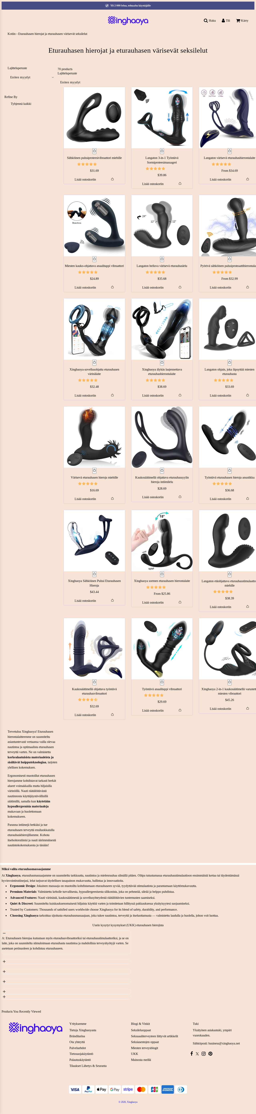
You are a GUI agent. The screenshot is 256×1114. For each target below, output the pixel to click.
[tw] (198, 1053)
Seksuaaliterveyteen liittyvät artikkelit (154, 1036)
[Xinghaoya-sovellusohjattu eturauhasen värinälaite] (94, 329)
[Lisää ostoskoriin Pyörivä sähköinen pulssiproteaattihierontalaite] (230, 259)
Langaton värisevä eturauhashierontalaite (229, 158)
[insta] (205, 1053)
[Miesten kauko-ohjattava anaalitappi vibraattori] (94, 225)
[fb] (192, 1053)
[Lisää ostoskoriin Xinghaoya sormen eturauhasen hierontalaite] (162, 574)
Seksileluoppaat (141, 1030)
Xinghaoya (29, 731)
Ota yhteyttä (77, 1042)
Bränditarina (77, 1036)
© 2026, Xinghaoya (128, 1102)
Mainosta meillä (141, 1059)
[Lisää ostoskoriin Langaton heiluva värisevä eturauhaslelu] (162, 259)
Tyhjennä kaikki (21, 103)
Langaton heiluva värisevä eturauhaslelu (162, 266)
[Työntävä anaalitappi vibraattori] (162, 648)
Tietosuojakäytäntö (81, 1053)
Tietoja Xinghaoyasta (82, 1030)
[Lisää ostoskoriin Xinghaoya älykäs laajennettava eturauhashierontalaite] (162, 363)
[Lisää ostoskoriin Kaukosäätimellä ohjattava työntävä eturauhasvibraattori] (94, 682)
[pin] (211, 1053)
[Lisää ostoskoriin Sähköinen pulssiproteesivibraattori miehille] (94, 151)
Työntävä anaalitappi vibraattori (162, 689)
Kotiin (12, 33)
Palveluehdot (77, 1048)
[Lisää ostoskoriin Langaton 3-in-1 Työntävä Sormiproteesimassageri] (162, 151)
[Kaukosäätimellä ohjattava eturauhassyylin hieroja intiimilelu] (162, 437)
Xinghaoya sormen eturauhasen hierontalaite (162, 581)
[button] (87, 164)
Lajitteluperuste (17, 68)
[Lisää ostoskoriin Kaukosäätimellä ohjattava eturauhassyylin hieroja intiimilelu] (162, 471)
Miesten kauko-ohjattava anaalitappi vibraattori (94, 266)
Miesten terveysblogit (144, 1048)
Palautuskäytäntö (80, 1059)
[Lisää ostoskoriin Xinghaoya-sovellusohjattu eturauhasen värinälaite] (94, 363)
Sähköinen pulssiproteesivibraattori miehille (94, 158)
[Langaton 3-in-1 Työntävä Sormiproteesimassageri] (162, 117)
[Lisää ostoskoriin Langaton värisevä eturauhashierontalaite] (230, 151)
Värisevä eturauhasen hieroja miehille (94, 477)
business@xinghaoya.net (224, 1043)
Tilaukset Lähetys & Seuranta (88, 1066)
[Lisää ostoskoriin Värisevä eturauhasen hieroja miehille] (94, 471)
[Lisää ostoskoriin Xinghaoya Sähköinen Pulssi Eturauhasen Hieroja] (94, 574)
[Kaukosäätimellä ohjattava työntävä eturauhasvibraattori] (94, 648)
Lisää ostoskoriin (85, 179)
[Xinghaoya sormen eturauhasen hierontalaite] (162, 540)
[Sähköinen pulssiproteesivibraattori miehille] (94, 117)
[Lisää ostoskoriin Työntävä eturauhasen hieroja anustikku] (230, 471)
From (229, 170)
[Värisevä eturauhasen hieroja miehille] (94, 437)
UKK (134, 1053)
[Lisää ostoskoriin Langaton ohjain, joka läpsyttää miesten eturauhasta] (230, 363)
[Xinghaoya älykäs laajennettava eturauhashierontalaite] (162, 329)
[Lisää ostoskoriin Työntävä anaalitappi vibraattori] (162, 682)
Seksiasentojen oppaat (145, 1042)
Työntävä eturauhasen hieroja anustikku (230, 477)
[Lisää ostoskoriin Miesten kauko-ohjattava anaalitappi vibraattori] (94, 259)
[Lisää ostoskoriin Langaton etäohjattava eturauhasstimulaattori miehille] (230, 574)
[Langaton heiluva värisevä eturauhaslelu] (162, 225)
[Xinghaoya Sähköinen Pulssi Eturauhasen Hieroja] (94, 540)
